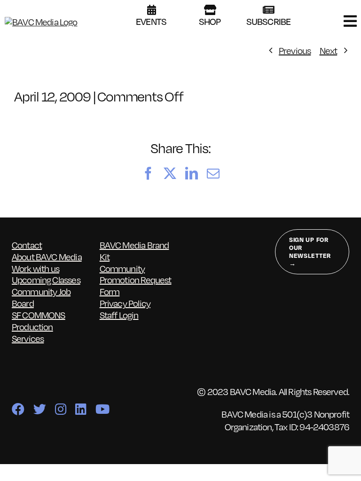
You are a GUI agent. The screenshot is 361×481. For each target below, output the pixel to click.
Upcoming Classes (46, 279)
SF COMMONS (38, 315)
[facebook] (18, 409)
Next (328, 50)
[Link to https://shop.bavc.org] (210, 10)
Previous (295, 50)
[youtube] (102, 409)
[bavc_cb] (41, 22)
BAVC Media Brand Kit (134, 251)
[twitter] (39, 409)
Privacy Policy (125, 303)
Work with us (35, 268)
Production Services (32, 332)
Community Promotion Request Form (136, 280)
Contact (27, 245)
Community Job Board (41, 297)
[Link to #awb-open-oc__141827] (350, 21)
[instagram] (60, 409)
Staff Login (119, 315)
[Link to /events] (151, 10)
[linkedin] (80, 409)
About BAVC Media (47, 256)
